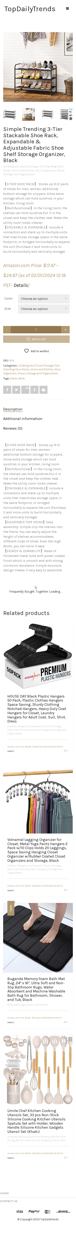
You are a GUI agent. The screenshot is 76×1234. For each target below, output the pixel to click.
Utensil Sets (59, 1140)
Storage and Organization (19, 174)
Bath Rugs (20, 1004)
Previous (5, 62)
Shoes (61, 170)
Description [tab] (13, 409)
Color (8, 298)
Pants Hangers (38, 869)
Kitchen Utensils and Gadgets (33, 1140)
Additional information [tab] (22, 418)
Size (7, 309)
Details (21, 285)
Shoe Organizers (45, 170)
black (13, 378)
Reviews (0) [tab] (12, 428)
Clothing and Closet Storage (20, 166)
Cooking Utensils (17, 1136)
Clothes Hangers (17, 726)
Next (70, 62)
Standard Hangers (40, 729)
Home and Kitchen (23, 170)
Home (4, 1193)
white (21, 378)
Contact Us (9, 1201)
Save (27, 387)
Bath (10, 1004)
